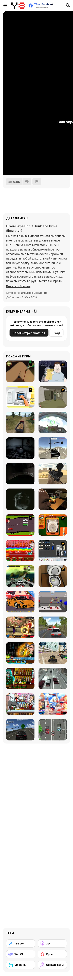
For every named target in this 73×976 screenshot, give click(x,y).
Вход (56, 333)
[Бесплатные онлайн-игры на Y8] (18, 5)
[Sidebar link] (5, 5)
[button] (18, 286)
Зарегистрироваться (29, 333)
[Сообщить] (36, 181)
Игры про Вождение (34, 292)
